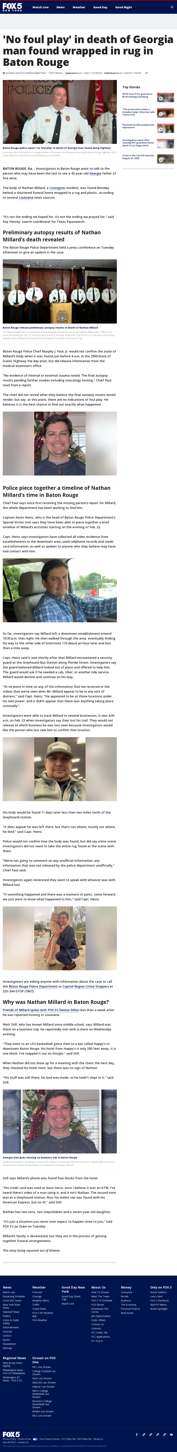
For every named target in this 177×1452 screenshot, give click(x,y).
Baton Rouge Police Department (33, 986)
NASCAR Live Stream (44, 1382)
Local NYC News (12, 1300)
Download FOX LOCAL (99, 1310)
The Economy (128, 1304)
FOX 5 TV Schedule (101, 1300)
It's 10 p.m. (97, 1340)
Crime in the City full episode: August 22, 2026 (138, 157)
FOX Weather (39, 1320)
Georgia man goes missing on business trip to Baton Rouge (40, 1157)
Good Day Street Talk (71, 1298)
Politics (7, 1316)
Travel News (39, 1308)
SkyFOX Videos (158, 1304)
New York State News (11, 1306)
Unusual (7, 1331)
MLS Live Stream (41, 1415)
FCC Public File (99, 1332)
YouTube (157, 1434)
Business (126, 1300)
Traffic (36, 1304)
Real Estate (127, 1313)
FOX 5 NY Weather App (42, 1314)
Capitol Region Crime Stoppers (86, 986)
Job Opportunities (101, 1316)
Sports (6, 1339)
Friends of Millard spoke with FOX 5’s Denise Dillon (41, 1010)
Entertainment (11, 1327)
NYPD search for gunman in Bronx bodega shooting (137, 95)
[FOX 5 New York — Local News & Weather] (14, 7)
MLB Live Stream (42, 1378)
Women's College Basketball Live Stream (42, 1404)
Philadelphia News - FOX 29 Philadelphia (14, 1371)
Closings (37, 1296)
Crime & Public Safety (11, 1321)
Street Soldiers (158, 1292)
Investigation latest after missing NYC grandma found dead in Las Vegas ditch (138, 143)
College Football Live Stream (44, 1372)
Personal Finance (130, 1308)
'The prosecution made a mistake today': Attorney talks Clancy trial (138, 112)
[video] (165, 97)
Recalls (125, 1296)
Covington (57, 188)
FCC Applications (100, 1336)
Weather (39, 1287)
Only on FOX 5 (161, 1287)
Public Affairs (98, 1320)
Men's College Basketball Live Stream (40, 1394)
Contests (96, 1328)
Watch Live (9, 1292)
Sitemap (7, 1348)
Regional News (14, 1358)
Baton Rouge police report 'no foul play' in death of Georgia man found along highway (57, 148)
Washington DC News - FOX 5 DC (12, 1379)
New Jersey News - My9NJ (13, 1364)
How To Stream (100, 1292)
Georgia (95, 173)
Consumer (126, 1292)
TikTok (150, 1434)
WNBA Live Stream (43, 1411)
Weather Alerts (40, 1300)
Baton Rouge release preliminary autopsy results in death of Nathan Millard (50, 327)
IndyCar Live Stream (43, 1386)
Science (7, 1335)
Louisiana (26, 197)
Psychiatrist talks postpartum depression (138, 126)
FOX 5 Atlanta (55, 72)
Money (126, 1287)
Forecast (37, 1292)
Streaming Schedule (14, 1296)
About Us (98, 1287)
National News (11, 1311)
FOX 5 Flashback (159, 1300)
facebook (137, 1434)
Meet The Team (100, 1296)
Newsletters (9, 1344)
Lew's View (156, 1296)
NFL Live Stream (41, 1367)
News (7, 1287)
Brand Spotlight (158, 1308)
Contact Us (97, 1324)
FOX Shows (97, 1304)
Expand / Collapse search (172, 7)
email (171, 1434)
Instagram (144, 1434)
